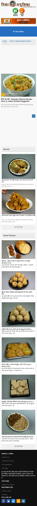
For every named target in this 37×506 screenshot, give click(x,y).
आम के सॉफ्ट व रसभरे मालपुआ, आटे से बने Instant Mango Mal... (16, 365)
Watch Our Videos (8, 485)
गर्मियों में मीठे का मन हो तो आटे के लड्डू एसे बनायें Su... (17, 329)
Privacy (4, 495)
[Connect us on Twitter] (13, 501)
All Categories (7, 464)
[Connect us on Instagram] (23, 501)
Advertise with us (8, 461)
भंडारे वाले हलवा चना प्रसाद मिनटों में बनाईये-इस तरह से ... (18, 437)
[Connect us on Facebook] (3, 501)
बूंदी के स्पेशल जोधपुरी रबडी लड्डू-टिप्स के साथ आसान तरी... (17, 293)
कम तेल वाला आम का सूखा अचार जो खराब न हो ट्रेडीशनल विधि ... (18, 216)
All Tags (5, 468)
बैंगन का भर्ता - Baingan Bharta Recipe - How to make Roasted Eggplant (17, 100)
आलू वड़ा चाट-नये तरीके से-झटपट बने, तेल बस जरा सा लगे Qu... (17, 181)
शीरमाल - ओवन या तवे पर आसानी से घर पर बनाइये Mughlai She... (16, 262)
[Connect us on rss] (18, 501)
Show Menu (19, 31)
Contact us (5, 457)
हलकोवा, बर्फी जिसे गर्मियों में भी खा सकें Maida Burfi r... (18, 401)
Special (6, 149)
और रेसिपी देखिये (18, 227)
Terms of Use (6, 491)
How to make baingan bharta (20, 41)
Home (5, 41)
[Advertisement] (18, 60)
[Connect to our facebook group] (8, 501)
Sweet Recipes (9, 235)
